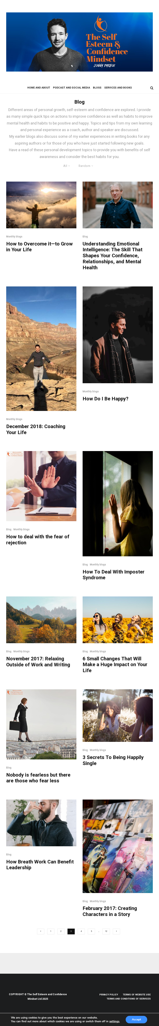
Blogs (97, 88)
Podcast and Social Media (71, 88)
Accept (136, 1019)
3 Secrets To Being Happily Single (113, 761)
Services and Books (118, 88)
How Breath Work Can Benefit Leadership (40, 865)
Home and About (38, 88)
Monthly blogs (14, 236)
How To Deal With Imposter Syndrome (114, 575)
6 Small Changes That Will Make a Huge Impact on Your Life (115, 665)
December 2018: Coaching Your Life (35, 430)
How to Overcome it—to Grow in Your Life (39, 247)
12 (106, 931)
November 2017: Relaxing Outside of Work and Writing (38, 662)
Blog (85, 236)
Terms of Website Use (137, 994)
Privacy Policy (108, 994)
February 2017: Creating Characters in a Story (110, 912)
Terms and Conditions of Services (129, 999)
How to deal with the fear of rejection (37, 540)
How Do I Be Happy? (105, 399)
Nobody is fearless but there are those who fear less (38, 778)
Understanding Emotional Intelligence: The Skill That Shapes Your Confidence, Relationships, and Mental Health (112, 256)
